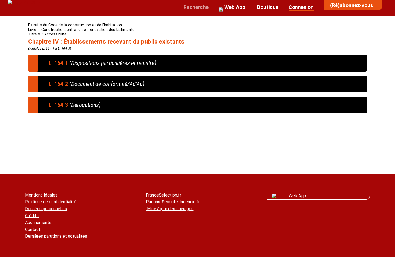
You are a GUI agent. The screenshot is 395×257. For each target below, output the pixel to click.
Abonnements (38, 222)
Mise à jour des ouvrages (169, 208)
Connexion (301, 7)
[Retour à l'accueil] (28, 2)
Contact (33, 229)
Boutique (267, 7)
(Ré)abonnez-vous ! (353, 5)
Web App (297, 195)
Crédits (32, 215)
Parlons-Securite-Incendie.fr (173, 201)
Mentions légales (41, 195)
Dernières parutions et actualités (56, 236)
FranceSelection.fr (163, 195)
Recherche (195, 7)
